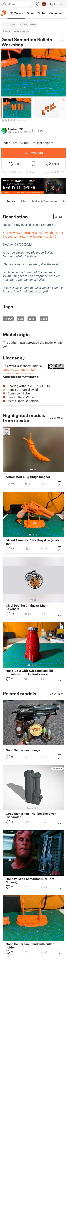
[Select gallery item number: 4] (38, 665)
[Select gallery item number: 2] (35, 469)
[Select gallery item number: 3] (36, 535)
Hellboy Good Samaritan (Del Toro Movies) (30, 880)
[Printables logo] (3, 13)
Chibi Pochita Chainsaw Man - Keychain (27, 607)
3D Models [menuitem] (16, 13)
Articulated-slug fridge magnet (28, 477)
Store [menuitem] (30, 13)
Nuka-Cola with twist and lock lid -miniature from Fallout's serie (30, 672)
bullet (31, 318)
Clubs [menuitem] (41, 13)
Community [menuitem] (56, 13)
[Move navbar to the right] (63, 13)
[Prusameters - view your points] (44, 4)
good (44, 318)
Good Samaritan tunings (23, 750)
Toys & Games (29, 24)
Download (35, 153)
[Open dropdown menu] (63, 39)
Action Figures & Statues (17, 30)
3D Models (10, 24)
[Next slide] (62, 108)
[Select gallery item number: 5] (39, 743)
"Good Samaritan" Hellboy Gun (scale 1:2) (32, 542)
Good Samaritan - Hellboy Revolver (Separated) (31, 815)
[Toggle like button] (8, 483)
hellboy (8, 318)
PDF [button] (60, 216)
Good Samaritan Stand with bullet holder (30, 945)
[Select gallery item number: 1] (31, 469)
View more (56, 417)
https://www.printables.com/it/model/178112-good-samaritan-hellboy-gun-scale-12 (33, 234)
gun (20, 318)
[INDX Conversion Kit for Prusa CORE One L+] (33, 186)
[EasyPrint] (37, 4)
